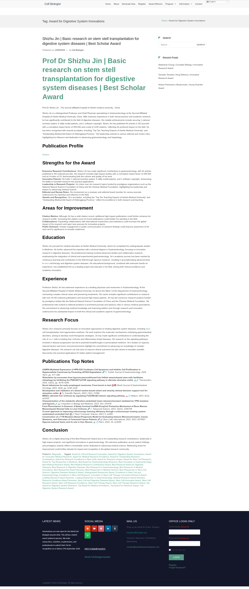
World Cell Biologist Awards (97, 557)
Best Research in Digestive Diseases (68, 467)
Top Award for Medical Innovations (93, 485)
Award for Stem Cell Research (137, 459)
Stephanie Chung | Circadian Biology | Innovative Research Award (180, 66)
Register (142, 4)
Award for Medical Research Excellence (91, 457)
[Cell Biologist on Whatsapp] (88, 535)
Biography (56, 454)
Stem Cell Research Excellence (73, 483)
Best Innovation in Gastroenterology (135, 462)
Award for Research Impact (110, 459)
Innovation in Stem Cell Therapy (105, 475)
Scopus (45, 154)
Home (108, 4)
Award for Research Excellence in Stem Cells (76, 459)
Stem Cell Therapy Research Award (129, 483)
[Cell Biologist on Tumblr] (115, 528)
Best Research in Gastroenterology (102, 467)
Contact (198, 4)
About (116, 4)
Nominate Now (128, 4)
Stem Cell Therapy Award (99, 483)
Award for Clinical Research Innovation (89, 454)
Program (169, 4)
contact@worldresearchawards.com (143, 547)
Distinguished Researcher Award (99, 472)
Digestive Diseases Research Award (67, 472)
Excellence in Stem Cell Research (74, 475)
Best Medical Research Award (56, 464)
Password (179, 538)
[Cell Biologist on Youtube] (94, 528)
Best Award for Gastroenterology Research (97, 462)
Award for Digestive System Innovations (126, 454)
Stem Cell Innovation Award (128, 480)
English (212, 2)
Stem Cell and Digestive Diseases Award (96, 480)
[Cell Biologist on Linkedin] (108, 528)
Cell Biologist (53, 3)
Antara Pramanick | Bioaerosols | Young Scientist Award (180, 86)
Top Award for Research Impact (124, 485)
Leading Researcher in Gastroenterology (93, 478)
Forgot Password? (177, 567)
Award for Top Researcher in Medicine (59, 462)
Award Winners (156, 4)
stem (47, 263)
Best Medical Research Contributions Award (91, 464)
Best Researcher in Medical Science (101, 470)
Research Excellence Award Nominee (59, 480)
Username (179, 526)
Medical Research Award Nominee (129, 478)
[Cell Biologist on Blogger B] (88, 528)
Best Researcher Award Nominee (69, 470)
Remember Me (178, 550)
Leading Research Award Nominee (58, 478)
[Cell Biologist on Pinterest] (101, 528)
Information (184, 4)
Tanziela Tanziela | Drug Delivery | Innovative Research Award (178, 76)
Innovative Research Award (133, 475)
